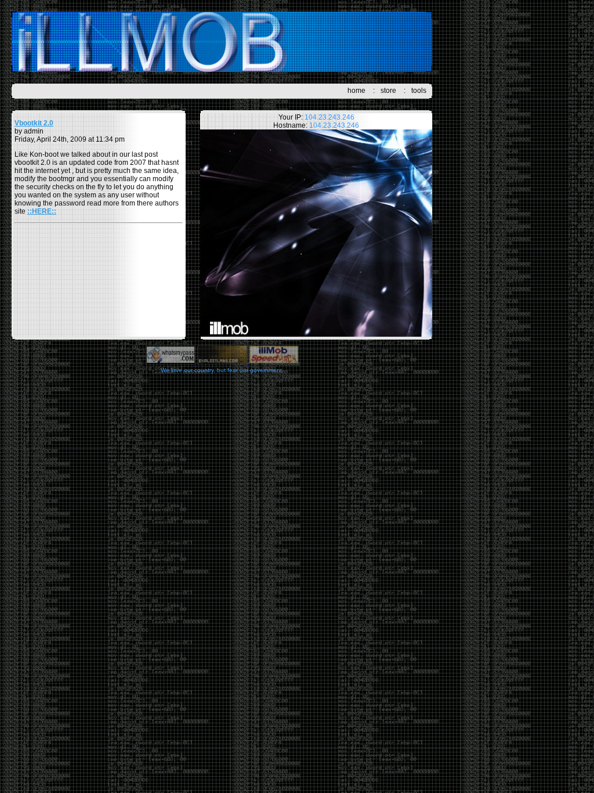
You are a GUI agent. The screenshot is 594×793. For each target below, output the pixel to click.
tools (418, 90)
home (356, 90)
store (388, 90)
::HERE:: (41, 211)
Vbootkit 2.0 (34, 123)
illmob (222, 42)
